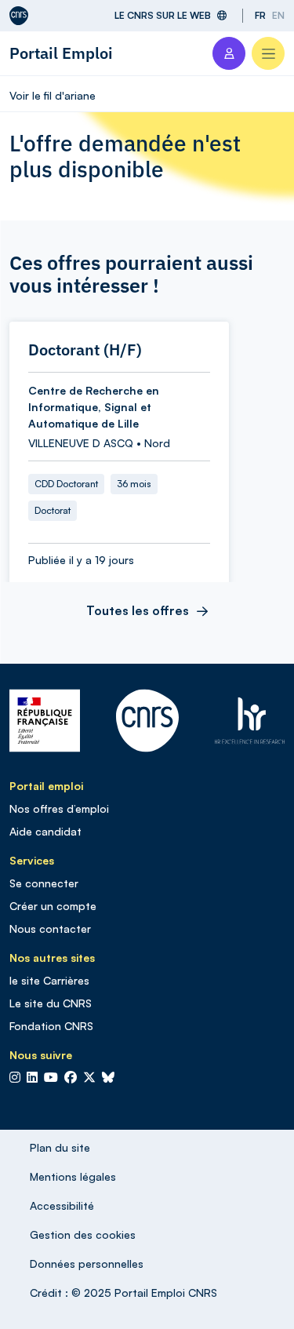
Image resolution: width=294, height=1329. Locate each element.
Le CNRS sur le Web (162, 15)
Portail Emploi (61, 53)
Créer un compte (52, 905)
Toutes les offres (137, 610)
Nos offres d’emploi (59, 808)
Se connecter (43, 883)
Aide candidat (45, 831)
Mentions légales (73, 1176)
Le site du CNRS (50, 1003)
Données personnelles (86, 1263)
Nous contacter (50, 928)
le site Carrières (49, 980)
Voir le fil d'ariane (52, 95)
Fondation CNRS (51, 1025)
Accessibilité (62, 1205)
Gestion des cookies (83, 1234)
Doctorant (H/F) (85, 349)
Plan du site (60, 1147)
